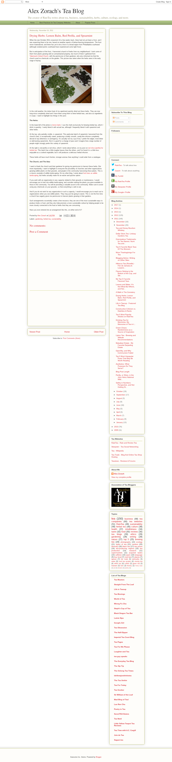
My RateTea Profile (122, 181)
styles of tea (121, 544)
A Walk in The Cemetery (125, 292)
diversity (114, 546)
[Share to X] (69, 215)
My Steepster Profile (123, 187)
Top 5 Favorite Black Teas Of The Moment (126, 248)
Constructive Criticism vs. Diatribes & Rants (126, 310)
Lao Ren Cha (119, 704)
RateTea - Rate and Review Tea (124, 443)
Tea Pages (118, 642)
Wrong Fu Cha (120, 604)
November (120, 225)
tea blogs (116, 534)
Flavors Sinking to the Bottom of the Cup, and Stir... (126, 273)
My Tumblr (119, 176)
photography (126, 542)
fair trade (124, 559)
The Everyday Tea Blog (124, 661)
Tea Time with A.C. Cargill (125, 730)
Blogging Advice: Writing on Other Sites (125, 259)
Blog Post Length (122, 372)
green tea (136, 563)
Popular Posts (90, 23)
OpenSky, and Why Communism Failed (124, 352)
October (119, 391)
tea (113, 518)
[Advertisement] (66, 308)
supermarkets (116, 553)
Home (32, 23)
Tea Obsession (120, 628)
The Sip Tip (119, 666)
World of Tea (119, 599)
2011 (116, 219)
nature (114, 539)
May (118, 409)
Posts (116, 118)
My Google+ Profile (122, 192)
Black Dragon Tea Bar (123, 613)
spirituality (135, 559)
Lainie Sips (119, 618)
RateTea (118, 165)
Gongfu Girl (119, 623)
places (137, 557)
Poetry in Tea (119, 709)
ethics (133, 534)
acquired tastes (135, 553)
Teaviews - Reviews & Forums (123, 461)
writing (133, 537)
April (118, 412)
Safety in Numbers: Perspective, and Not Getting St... (125, 385)
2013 (116, 212)
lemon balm (56, 125)
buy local (117, 557)
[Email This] (65, 215)
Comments (119, 122)
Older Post (98, 332)
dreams (120, 568)
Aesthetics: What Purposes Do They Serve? (124, 366)
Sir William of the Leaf (123, 695)
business (129, 519)
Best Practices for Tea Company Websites (55, 23)
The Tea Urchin (120, 680)
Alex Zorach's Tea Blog (56, 11)
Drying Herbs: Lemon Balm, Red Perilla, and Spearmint (125, 298)
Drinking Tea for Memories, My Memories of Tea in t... (125, 322)
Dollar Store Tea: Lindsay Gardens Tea (126, 235)
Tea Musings (119, 594)
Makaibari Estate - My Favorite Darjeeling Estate (124, 345)
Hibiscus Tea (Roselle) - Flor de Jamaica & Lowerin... (125, 266)
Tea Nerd (118, 719)
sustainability (56, 219)
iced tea (128, 557)
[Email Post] (60, 215)
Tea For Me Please (122, 647)
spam (128, 555)
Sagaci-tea (118, 740)
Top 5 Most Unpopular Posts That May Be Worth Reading (124, 358)
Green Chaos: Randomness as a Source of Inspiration (125, 330)
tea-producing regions (125, 548)
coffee (127, 563)
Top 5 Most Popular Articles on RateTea (124, 316)
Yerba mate (138, 565)
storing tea (138, 561)
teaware (114, 566)
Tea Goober (119, 690)
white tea (117, 563)
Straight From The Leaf (124, 584)
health (114, 529)
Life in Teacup (120, 589)
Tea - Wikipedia (117, 451)
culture (134, 526)
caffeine (118, 555)
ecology (139, 542)
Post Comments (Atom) (71, 338)
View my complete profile (121, 477)
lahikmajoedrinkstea (122, 676)
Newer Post (35, 332)
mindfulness (130, 529)
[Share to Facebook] (72, 215)
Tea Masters (119, 580)
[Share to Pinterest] (74, 215)
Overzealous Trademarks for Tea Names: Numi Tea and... (126, 241)
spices (113, 559)
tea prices (138, 546)
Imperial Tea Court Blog (124, 637)
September (121, 395)
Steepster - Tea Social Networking (124, 447)
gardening (38, 219)
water (113, 561)
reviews (134, 531)
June (118, 405)
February (120, 419)
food (123, 531)
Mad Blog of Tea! (121, 700)
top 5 (126, 539)
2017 (116, 205)
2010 (116, 427)
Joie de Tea (119, 735)
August (119, 398)
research (132, 551)
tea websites (135, 521)
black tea (126, 546)
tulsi (122, 566)
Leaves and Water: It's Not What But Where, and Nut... (125, 286)
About (78, 23)
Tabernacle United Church (39, 56)
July (118, 402)
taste (113, 531)
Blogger (98, 757)
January (119, 422)
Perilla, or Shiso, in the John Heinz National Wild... (125, 377)
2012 (116, 215)
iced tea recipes (125, 561)
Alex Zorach (42, 215)
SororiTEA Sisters (121, 714)
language (138, 555)
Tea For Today (120, 685)
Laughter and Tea (121, 652)
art (114, 568)
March (119, 415)
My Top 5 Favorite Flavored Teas (123, 280)
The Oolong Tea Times (123, 671)
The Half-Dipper (121, 632)
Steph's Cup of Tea (122, 608)
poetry (127, 568)
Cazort (117, 171)
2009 (116, 430)
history (129, 566)
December (120, 222)
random (135, 544)
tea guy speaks (120, 656)
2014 (116, 208)
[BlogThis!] (67, 215)
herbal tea (47, 219)
